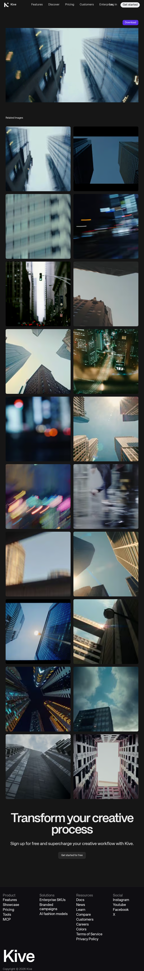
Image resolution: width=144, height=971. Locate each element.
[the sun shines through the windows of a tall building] (105, 631)
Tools (7, 915)
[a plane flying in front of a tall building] (38, 226)
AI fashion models (54, 914)
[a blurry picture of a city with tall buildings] (38, 564)
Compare (83, 915)
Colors (81, 929)
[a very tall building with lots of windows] (38, 766)
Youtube (119, 905)
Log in (113, 4)
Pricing (69, 4)
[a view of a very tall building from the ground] (38, 158)
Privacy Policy (87, 939)
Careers (82, 924)
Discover (54, 4)
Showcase (11, 905)
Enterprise (106, 4)
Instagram (121, 900)
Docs (80, 900)
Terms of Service (89, 934)
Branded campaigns (48, 907)
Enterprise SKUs (53, 900)
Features (37, 4)
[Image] (105, 158)
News (80, 905)
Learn (80, 910)
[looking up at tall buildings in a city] (38, 361)
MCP (7, 919)
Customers (87, 4)
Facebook (121, 910)
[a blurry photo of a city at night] (105, 226)
